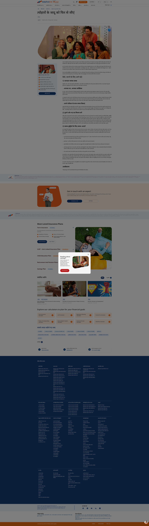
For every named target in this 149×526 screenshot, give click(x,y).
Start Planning (65, 270)
